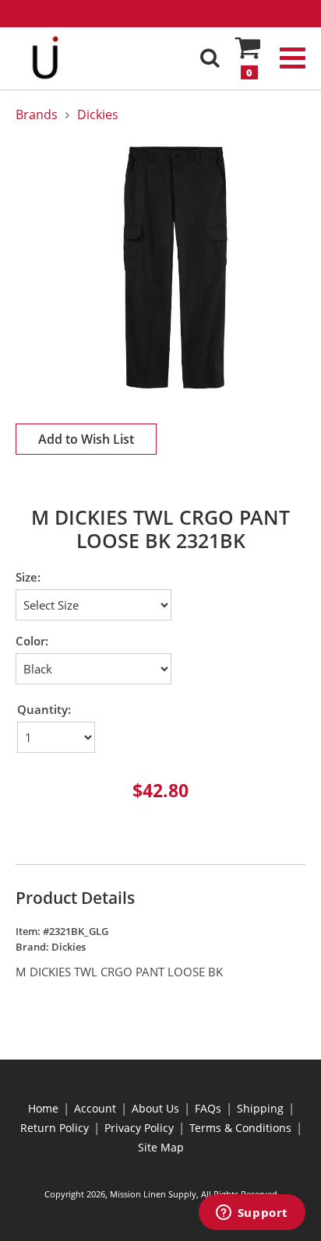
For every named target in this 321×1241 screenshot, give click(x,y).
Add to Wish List (86, 439)
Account (95, 1108)
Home (43, 1108)
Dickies (97, 114)
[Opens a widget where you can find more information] (251, 1213)
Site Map (161, 1147)
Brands (37, 114)
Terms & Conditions (240, 1127)
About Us (155, 1108)
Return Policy (54, 1127)
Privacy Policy (139, 1127)
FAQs (208, 1108)
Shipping (260, 1108)
